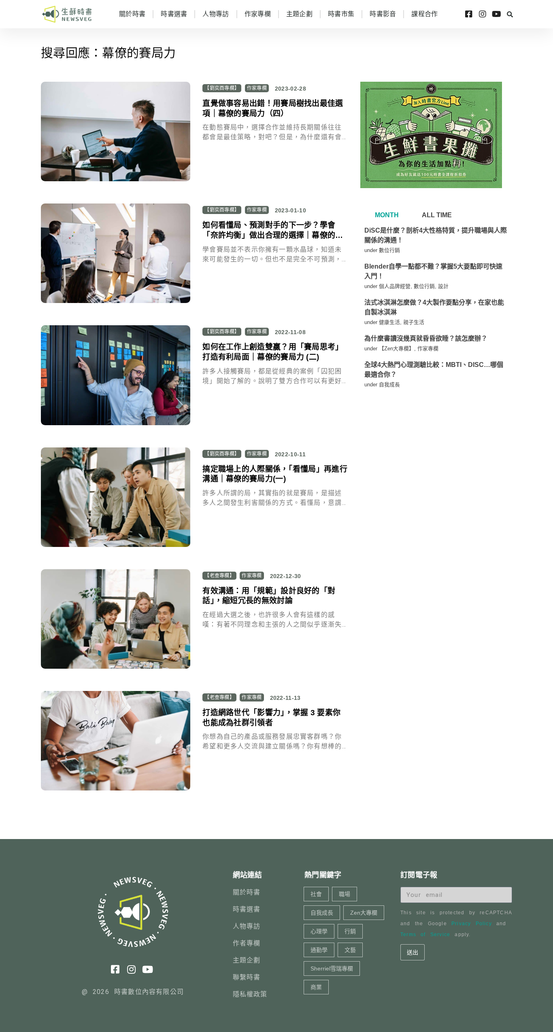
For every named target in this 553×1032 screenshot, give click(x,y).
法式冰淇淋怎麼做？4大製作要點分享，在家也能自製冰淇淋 (434, 307)
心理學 (319, 931)
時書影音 (383, 14)
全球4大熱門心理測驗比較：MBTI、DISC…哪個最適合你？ (433, 369)
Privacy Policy (471, 923)
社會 (316, 894)
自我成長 (389, 384)
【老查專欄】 (219, 576)
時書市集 (341, 14)
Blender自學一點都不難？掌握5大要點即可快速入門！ (433, 271)
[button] (510, 14)
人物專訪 (215, 14)
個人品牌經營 (394, 286)
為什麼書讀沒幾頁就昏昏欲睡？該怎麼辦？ (425, 338)
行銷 (350, 931)
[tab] (385, 215)
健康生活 (389, 322)
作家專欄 (258, 14)
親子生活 (413, 322)
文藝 (350, 950)
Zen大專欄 (363, 912)
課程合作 (424, 14)
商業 (316, 987)
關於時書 (132, 14)
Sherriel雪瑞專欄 (332, 968)
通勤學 (319, 950)
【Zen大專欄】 (396, 348)
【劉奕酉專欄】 (221, 88)
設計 (443, 286)
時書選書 (174, 14)
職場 (344, 894)
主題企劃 (299, 14)
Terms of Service (425, 934)
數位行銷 (389, 250)
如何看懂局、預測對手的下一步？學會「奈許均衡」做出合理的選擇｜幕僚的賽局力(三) (272, 235)
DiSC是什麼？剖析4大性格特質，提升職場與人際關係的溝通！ (435, 235)
